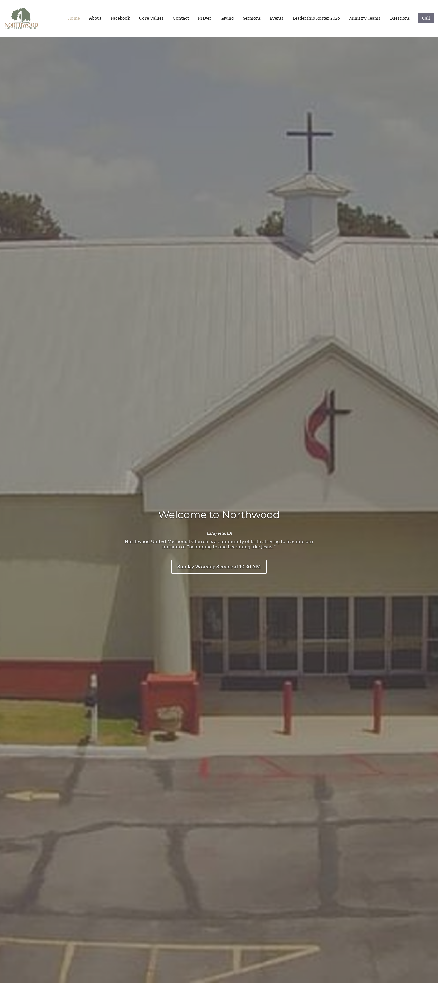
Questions (400, 18)
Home (73, 18)
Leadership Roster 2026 (316, 18)
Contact (181, 18)
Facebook (120, 18)
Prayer (204, 18)
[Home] (23, 18)
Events (276, 18)
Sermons (252, 18)
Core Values (151, 18)
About (95, 18)
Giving (227, 18)
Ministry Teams (364, 18)
